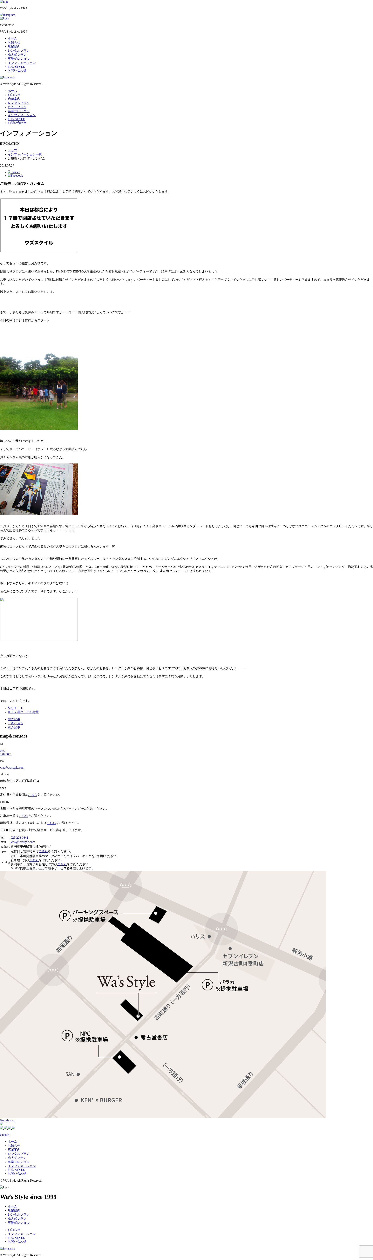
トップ (12, 150)
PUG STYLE (16, 66)
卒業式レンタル (19, 58)
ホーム (12, 38)
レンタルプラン (19, 50)
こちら (32, 794)
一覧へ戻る (15, 723)
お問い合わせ (17, 70)
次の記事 (14, 727)
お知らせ (14, 42)
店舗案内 (14, 46)
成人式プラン (17, 54)
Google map (7, 1120)
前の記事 (14, 719)
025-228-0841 (6, 752)
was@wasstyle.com (12, 767)
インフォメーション (22, 62)
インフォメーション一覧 (25, 154)
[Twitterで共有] (14, 172)
